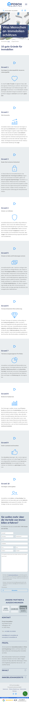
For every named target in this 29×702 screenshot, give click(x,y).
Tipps (8, 41)
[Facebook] (22, 10)
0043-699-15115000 (11, 10)
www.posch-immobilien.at (9, 637)
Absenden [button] (14, 590)
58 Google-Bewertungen (22, 700)
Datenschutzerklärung (13, 574)
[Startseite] (14, 4)
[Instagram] (25, 10)
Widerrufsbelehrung (14, 689)
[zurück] (3, 609)
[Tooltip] (27, 697)
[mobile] (26, 4)
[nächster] (25, 609)
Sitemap (14, 691)
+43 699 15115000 (10, 631)
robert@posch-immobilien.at (10, 635)
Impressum (5, 689)
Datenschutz (23, 689)
